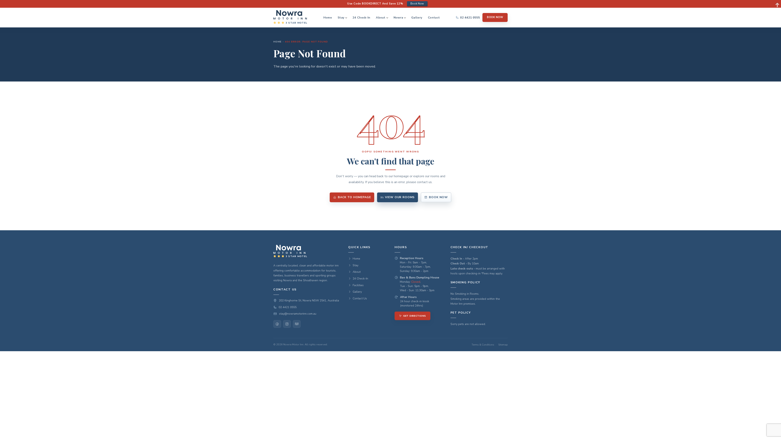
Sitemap (503, 344)
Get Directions (414, 315)
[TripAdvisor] (297, 324)
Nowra (398, 17)
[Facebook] (277, 324)
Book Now (495, 17)
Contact (434, 17)
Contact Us (360, 298)
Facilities (358, 285)
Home (327, 17)
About (380, 17)
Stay (341, 17)
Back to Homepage (354, 197)
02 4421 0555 (288, 307)
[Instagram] (287, 324)
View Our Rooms (399, 197)
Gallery (416, 17)
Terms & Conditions (483, 344)
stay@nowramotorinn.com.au (297, 314)
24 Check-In (361, 17)
